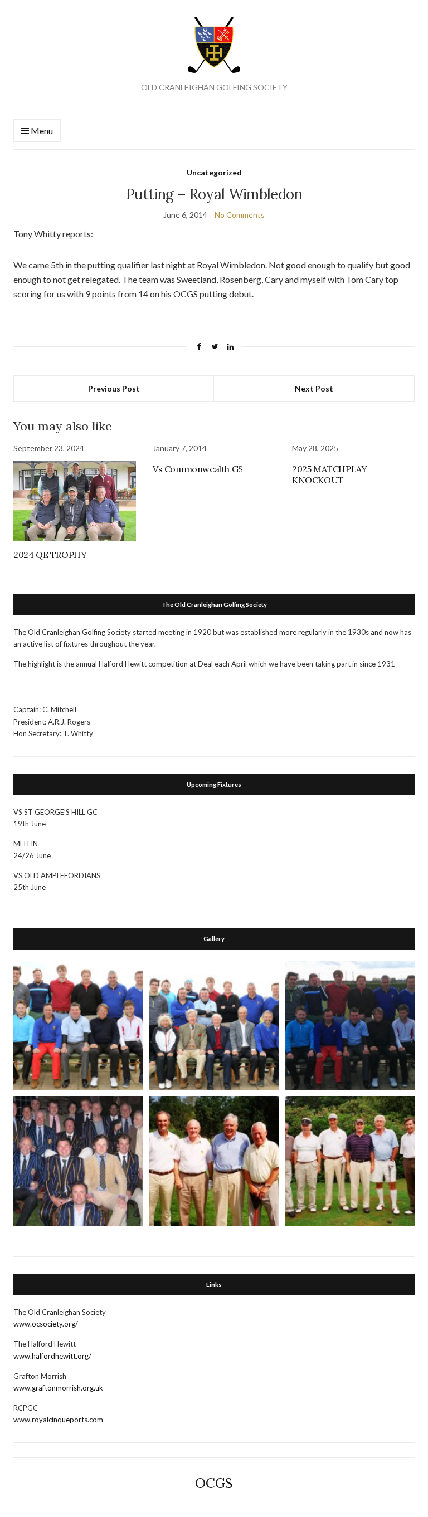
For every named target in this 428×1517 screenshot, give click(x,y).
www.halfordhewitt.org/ (52, 1356)
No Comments (240, 214)
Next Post (314, 388)
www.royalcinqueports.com (58, 1419)
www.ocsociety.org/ (45, 1323)
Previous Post (114, 388)
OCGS (214, 1483)
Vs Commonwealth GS (198, 468)
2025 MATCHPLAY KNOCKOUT (329, 474)
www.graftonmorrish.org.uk (58, 1387)
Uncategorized (214, 172)
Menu (41, 130)
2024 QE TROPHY (49, 554)
